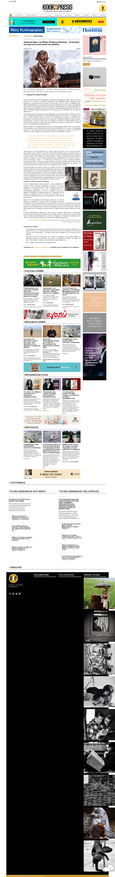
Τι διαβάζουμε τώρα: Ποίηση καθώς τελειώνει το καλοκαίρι (70, 340)
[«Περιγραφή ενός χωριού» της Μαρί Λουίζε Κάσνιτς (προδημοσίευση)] (52, 384)
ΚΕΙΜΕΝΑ (77, 15)
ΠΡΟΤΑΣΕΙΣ (14, 520)
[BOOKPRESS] (57, 8)
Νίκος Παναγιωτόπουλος (56, 256)
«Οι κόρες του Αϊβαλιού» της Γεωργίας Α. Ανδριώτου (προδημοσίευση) (32, 394)
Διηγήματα (26, 256)
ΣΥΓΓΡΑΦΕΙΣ (86, 15)
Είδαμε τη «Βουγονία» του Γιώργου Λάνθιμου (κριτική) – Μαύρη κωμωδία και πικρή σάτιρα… (71, 547)
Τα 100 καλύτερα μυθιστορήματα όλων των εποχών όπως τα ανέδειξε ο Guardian (72, 557)
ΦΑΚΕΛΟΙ (94, 15)
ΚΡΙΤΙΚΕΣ (41, 15)
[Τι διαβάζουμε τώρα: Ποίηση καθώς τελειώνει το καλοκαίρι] (71, 331)
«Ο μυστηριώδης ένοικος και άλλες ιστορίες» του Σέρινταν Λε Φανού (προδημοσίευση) (70, 395)
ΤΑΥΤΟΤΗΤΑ (103, 15)
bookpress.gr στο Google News (41, 247)
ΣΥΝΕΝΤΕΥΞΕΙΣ (58, 15)
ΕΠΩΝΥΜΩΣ (11, 496)
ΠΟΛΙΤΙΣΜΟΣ (68, 15)
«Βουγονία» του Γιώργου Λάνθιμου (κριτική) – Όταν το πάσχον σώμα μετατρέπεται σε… (72, 536)
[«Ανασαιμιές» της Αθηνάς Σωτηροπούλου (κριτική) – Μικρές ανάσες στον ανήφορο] (52, 280)
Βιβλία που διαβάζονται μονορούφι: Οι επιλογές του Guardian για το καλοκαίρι (20, 517)
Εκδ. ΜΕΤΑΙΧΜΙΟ (33, 256)
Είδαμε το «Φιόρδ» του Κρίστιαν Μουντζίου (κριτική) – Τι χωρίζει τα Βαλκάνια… (22, 548)
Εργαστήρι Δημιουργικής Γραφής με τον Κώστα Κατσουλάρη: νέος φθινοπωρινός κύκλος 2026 (51, 343)
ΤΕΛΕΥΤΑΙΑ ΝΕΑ (19, 15)
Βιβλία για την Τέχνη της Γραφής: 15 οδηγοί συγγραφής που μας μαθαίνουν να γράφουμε (71, 446)
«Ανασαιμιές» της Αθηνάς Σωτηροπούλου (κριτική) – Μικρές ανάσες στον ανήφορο (51, 290)
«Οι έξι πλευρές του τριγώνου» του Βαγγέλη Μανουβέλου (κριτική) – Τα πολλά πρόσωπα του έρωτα (71, 291)
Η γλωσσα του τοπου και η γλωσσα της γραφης (19, 500)
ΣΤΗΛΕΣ (49, 15)
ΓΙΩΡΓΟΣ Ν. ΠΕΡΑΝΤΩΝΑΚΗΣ (35, 220)
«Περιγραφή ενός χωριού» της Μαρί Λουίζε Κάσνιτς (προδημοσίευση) (49, 394)
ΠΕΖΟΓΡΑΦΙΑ (38, 36)
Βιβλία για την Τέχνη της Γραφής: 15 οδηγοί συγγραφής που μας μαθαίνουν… (22, 539)
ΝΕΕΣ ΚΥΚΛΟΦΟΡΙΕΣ (31, 15)
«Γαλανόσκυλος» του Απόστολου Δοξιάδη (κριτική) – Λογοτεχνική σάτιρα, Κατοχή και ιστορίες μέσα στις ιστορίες (31, 292)
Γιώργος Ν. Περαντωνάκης (44, 256)
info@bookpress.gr (14, 586)
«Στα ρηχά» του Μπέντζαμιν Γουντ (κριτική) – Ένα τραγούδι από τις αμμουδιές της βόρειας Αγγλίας (32, 343)
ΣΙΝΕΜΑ (13, 531)
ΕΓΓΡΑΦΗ (86, 64)
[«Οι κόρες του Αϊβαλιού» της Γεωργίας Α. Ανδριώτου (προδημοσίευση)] (33, 384)
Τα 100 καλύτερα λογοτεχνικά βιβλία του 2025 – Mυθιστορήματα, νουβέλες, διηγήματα (71, 526)
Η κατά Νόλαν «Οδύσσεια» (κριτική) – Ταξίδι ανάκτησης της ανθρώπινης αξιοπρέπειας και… (21, 528)
